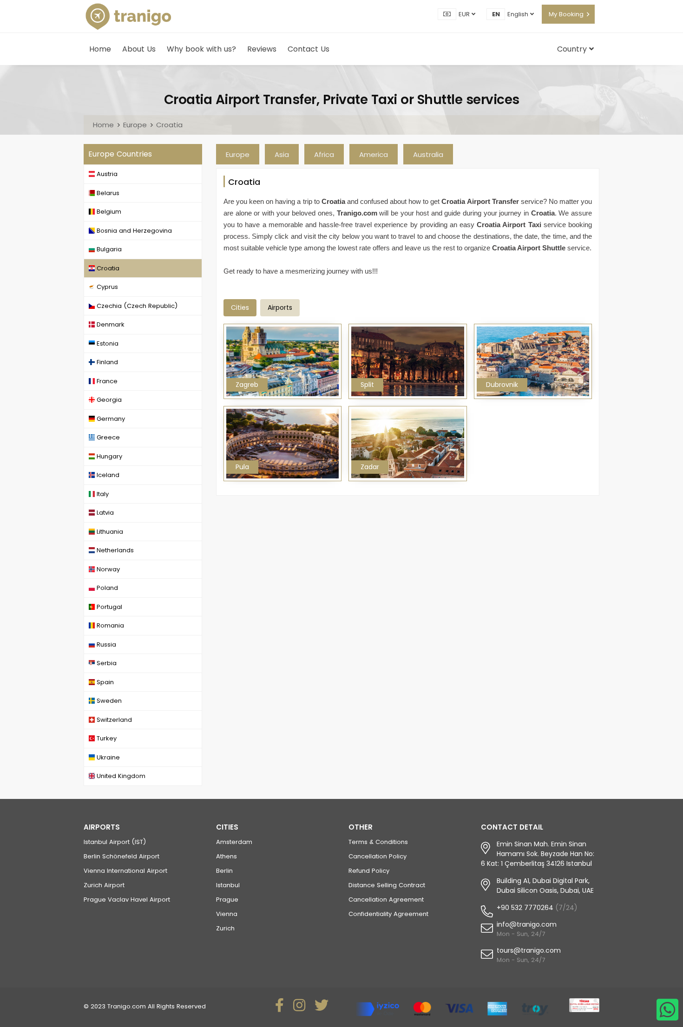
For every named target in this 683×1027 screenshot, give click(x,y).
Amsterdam (234, 841)
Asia (282, 154)
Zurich (225, 928)
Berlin (224, 870)
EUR (465, 14)
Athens (226, 856)
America (373, 154)
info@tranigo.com (527, 924)
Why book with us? (201, 49)
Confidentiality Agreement (388, 913)
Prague (227, 899)
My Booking (566, 14)
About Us (139, 49)
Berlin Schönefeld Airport (121, 856)
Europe (135, 125)
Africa (324, 154)
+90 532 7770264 (525, 907)
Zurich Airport (104, 885)
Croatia (169, 125)
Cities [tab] (240, 307)
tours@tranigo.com (529, 950)
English (518, 14)
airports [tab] (280, 307)
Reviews (261, 49)
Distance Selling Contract (386, 885)
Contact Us (308, 49)
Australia (428, 154)
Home (100, 49)
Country (573, 49)
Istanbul (228, 885)
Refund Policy (368, 870)
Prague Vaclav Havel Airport (127, 899)
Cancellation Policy (377, 856)
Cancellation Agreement (386, 899)
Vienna (226, 913)
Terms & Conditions (378, 841)
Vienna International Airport (125, 870)
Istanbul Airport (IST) (115, 841)
